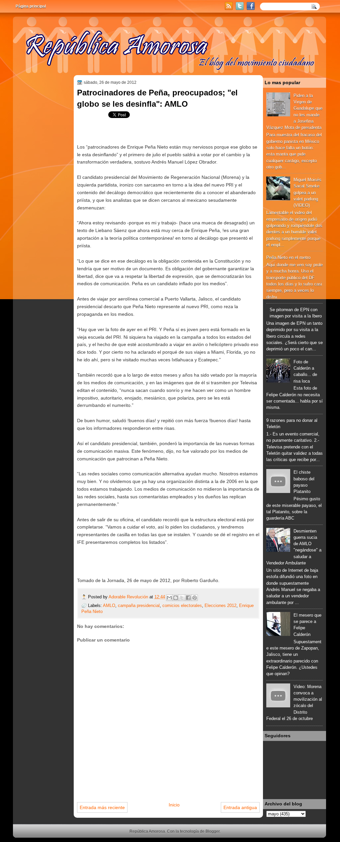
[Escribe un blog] (175, 597)
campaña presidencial (139, 605)
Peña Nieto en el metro (288, 257)
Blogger (212, 831)
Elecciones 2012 (220, 605)
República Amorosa (147, 831)
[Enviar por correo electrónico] (169, 597)
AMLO (109, 605)
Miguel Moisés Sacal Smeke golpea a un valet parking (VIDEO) (307, 192)
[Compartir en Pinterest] (194, 597)
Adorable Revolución (129, 596)
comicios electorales (182, 605)
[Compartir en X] (182, 597)
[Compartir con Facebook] (188, 597)
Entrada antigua (240, 807)
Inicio (174, 804)
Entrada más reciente (102, 807)
